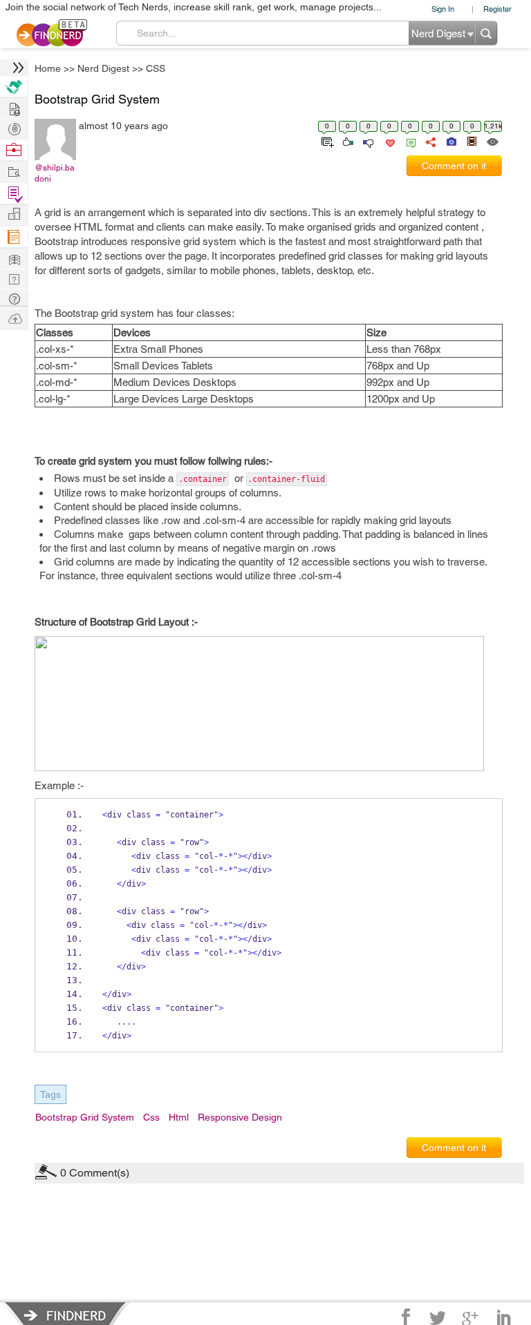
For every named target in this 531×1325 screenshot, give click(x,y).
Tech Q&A (342, 778)
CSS (367, 554)
